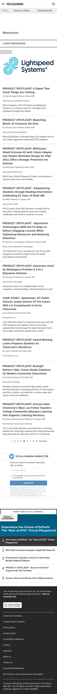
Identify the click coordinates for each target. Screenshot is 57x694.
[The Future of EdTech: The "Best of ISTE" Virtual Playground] (28, 530)
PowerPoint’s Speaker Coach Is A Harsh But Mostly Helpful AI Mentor (28, 559)
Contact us (8, 662)
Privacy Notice (38, 490)
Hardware (5, 52)
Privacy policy (9, 627)
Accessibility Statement (13, 668)
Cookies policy (9, 633)
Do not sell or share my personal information (23, 674)
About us (7, 656)
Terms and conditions (13, 616)
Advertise (7, 650)
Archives (43, 441)
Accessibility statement (13, 639)
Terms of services (35, 488)
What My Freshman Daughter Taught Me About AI (30, 550)
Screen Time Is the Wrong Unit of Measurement (29, 578)
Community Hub (44, 10)
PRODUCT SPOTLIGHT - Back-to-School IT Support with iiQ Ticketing (27, 569)
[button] (3, 4)
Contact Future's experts (14, 621)
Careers (6, 645)
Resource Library (21, 10)
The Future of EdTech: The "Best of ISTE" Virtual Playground (30, 541)
